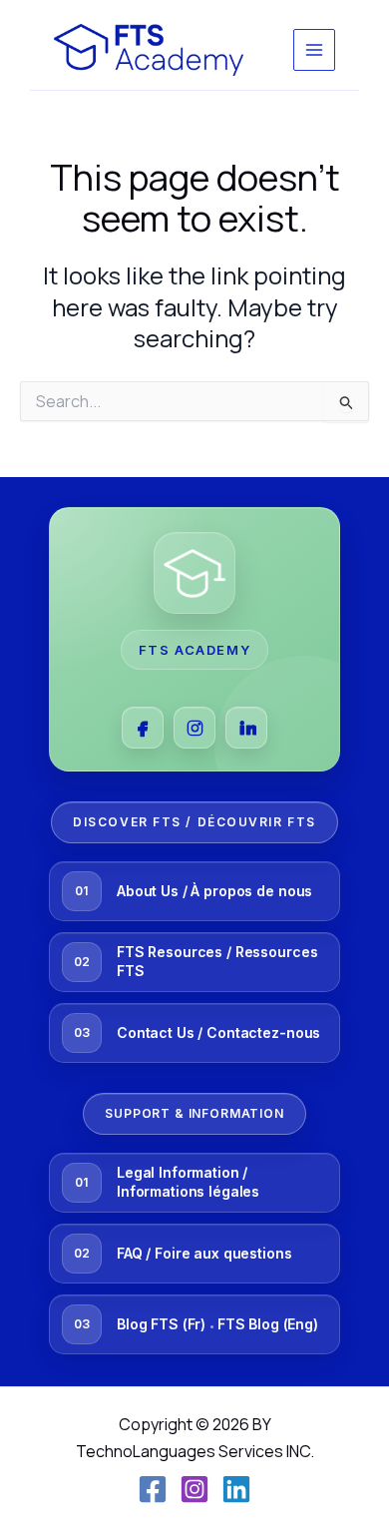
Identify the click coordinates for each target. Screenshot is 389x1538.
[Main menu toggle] (314, 50)
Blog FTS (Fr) (161, 1323)
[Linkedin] (236, 1489)
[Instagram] (194, 728)
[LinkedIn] (246, 728)
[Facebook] (143, 728)
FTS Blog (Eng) (267, 1323)
